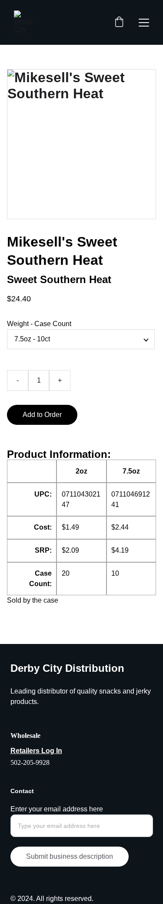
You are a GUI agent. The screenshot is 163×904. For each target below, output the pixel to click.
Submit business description (69, 856)
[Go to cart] (119, 22)
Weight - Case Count (39, 323)
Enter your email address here (56, 809)
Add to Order (42, 414)
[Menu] (144, 23)
